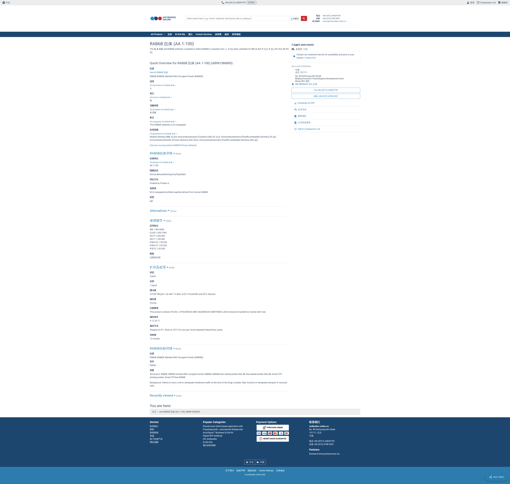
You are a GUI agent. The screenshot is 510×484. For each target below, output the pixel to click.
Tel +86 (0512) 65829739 (326, 90)
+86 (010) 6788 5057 (324, 444)
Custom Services (204, 34)
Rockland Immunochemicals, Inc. (324, 454)
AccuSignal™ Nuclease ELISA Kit (218, 432)
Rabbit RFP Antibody (212, 436)
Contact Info (310, 58)
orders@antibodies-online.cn (334, 21)
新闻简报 (154, 432)
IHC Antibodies (210, 439)
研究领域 (236, 34)
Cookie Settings (266, 470)
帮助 (152, 429)
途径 (227, 34)
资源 (152, 436)
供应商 (218, 34)
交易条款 (280, 470)
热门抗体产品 (156, 439)
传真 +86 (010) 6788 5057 (326, 96)
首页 (154, 412)
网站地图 (154, 442)
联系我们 (251, 2)
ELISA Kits (180, 34)
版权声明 (241, 470)
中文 (8, 2)
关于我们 (229, 470)
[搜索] (304, 18)
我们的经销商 (209, 445)
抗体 (170, 34)
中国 (305, 49)
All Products (157, 34)
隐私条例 (252, 470)
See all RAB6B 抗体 (159, 72)
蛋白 (190, 34)
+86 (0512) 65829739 (235, 2)
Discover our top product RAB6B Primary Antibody (173, 145)
